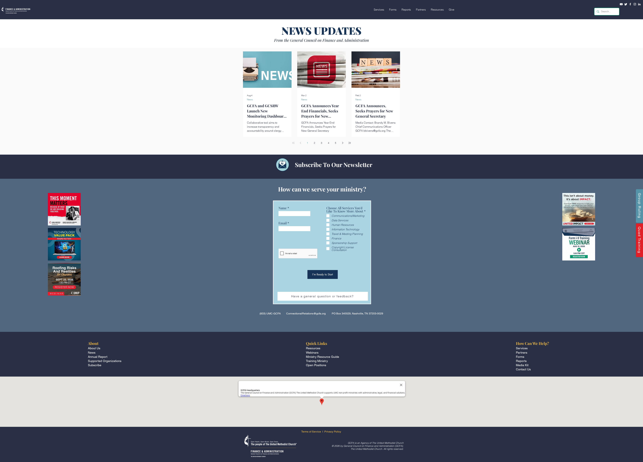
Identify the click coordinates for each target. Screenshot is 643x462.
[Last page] (350, 143)
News (250, 99)
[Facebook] (630, 4)
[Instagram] (634, 4)
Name (282, 208)
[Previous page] (300, 143)
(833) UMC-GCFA (270, 313)
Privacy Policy (333, 431)
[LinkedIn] (639, 4)
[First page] (293, 143)
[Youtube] (621, 4)
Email (282, 223)
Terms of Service (311, 431)
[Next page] (343, 143)
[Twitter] (625, 4)
